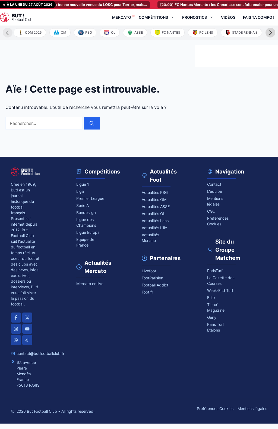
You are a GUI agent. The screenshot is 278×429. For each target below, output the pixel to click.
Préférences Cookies (215, 408)
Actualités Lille (154, 227)
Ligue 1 (82, 184)
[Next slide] (270, 32)
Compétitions (153, 17)
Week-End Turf (220, 290)
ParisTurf (215, 270)
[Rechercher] (92, 123)
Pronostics (194, 17)
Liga (80, 191)
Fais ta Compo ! (258, 17)
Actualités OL (153, 213)
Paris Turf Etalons (215, 327)
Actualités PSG (155, 192)
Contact (214, 184)
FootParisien (152, 278)
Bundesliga (86, 212)
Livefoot (149, 271)
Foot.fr (147, 292)
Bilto (211, 297)
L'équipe (214, 191)
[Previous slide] (7, 32)
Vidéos (228, 17)
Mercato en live (89, 283)
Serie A (82, 205)
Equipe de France (85, 242)
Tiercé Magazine (216, 307)
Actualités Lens (155, 220)
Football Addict (155, 285)
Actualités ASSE (156, 206)
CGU (211, 211)
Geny (211, 317)
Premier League (90, 198)
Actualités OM (154, 199)
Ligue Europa (88, 232)
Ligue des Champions (86, 222)
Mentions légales (215, 201)
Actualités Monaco (150, 237)
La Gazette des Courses (220, 280)
